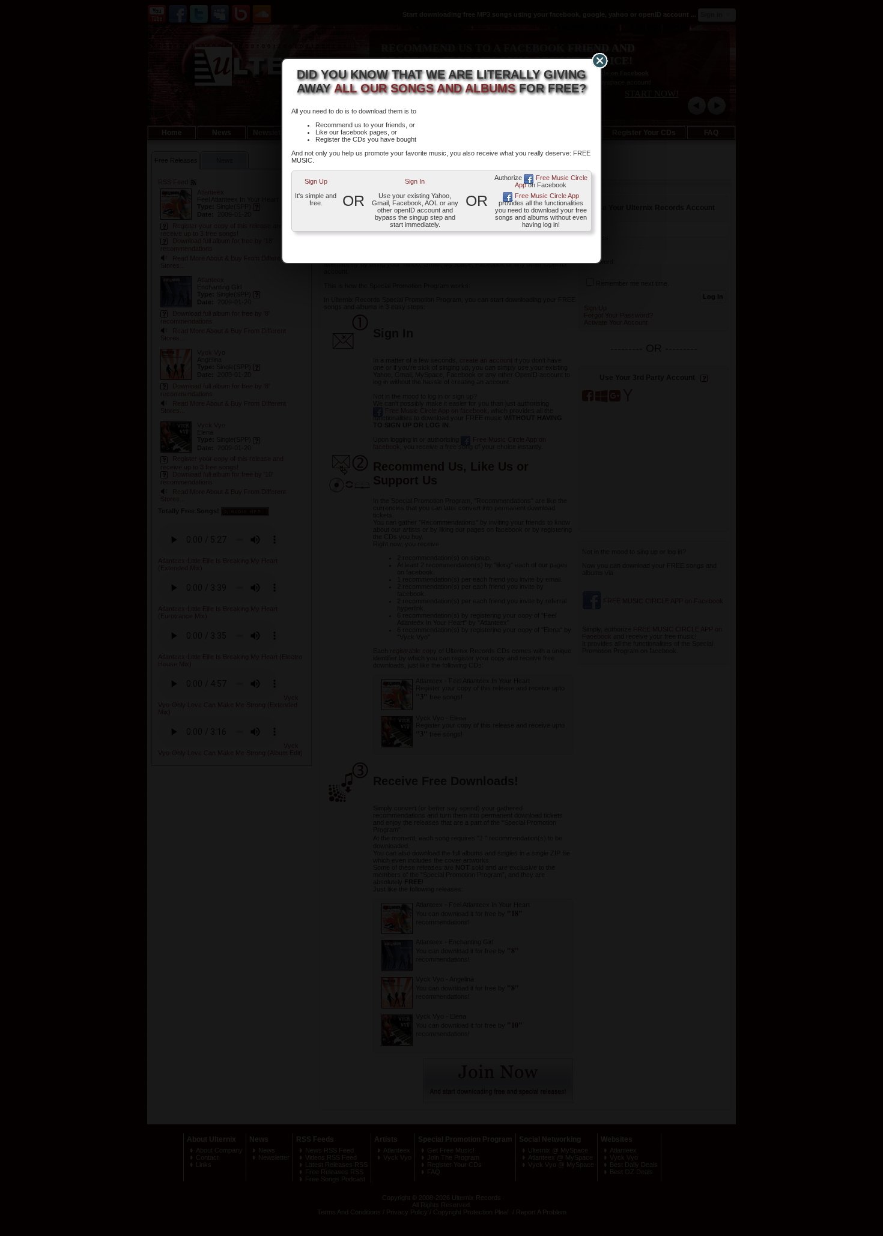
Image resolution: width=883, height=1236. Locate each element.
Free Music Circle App (551, 181)
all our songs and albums (424, 88)
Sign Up (316, 181)
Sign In (415, 181)
